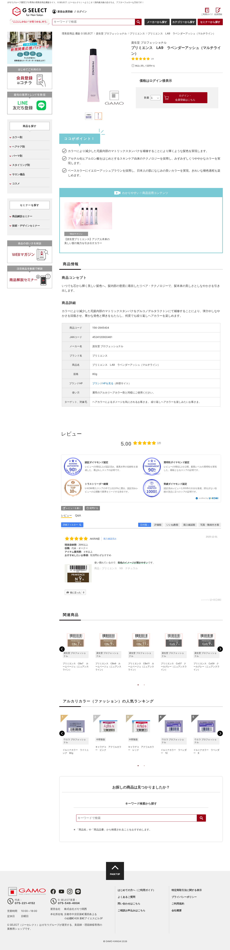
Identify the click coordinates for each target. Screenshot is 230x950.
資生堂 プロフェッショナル (149, 42)
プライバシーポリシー (184, 896)
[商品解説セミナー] (29, 286)
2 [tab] (144, 688)
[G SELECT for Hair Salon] (29, 11)
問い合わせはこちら (129, 903)
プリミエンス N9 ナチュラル (120, 568)
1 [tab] (138, 688)
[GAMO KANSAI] (27, 894)
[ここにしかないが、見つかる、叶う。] (29, 22)
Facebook (53, 891)
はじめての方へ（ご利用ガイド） (136, 889)
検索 (201, 818)
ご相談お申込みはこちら (131, 910)
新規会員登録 (65, 11)
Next (220, 649)
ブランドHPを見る (102, 383)
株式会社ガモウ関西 (75, 908)
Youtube (61, 891)
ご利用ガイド (207, 14)
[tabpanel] (93, 74)
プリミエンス (99, 355)
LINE (78, 891)
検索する (138, 22)
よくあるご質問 (126, 896)
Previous (62, 649)
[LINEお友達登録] (29, 112)
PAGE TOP (115, 874)
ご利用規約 (178, 903)
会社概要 (177, 910)
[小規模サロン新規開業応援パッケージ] (29, 62)
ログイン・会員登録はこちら (185, 97)
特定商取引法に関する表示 (187, 889)
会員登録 (218, 14)
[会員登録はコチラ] (29, 87)
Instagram (70, 891)
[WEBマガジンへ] (29, 261)
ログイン (82, 11)
